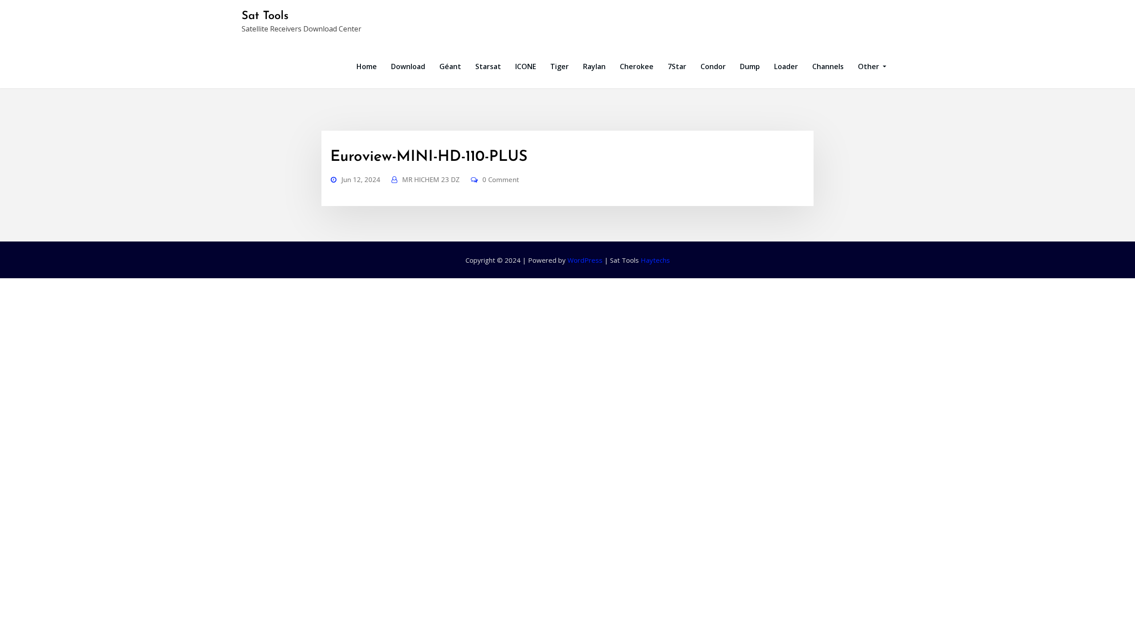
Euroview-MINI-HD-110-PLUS (429, 157)
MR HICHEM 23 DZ (431, 179)
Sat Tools (265, 16)
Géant (450, 66)
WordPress (585, 260)
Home (366, 66)
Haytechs (655, 260)
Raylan (594, 66)
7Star (677, 66)
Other (869, 66)
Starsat (488, 66)
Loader (786, 66)
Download (408, 66)
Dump (750, 66)
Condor (713, 66)
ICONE (525, 66)
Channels (828, 66)
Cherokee (637, 66)
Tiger (559, 66)
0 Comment (500, 179)
